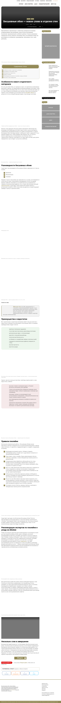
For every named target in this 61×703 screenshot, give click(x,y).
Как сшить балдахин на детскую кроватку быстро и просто (54, 91)
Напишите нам (44, 683)
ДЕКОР (35, 4)
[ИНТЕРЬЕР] (51, 108)
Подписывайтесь (6, 662)
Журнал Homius (45, 687)
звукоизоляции (5, 185)
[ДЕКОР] (51, 120)
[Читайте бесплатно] (51, 46)
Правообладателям (45, 695)
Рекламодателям (45, 684)
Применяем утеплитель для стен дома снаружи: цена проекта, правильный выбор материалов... (54, 73)
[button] (58, 4)
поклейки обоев (29, 92)
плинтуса (8, 457)
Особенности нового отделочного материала (12, 70)
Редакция (43, 690)
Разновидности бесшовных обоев (9, 71)
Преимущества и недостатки (8, 73)
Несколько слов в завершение (9, 77)
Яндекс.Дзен (23, 662)
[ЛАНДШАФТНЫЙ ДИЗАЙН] (51, 127)
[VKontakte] (2, 693)
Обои (32, 18)
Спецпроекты (44, 686)
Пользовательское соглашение (48, 692)
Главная (27, 24)
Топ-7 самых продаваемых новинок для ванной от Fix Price (54, 79)
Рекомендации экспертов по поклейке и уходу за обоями (14, 76)
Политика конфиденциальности (48, 694)
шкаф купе (23, 541)
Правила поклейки (6, 74)
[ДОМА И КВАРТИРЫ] (51, 114)
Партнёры (44, 688)
